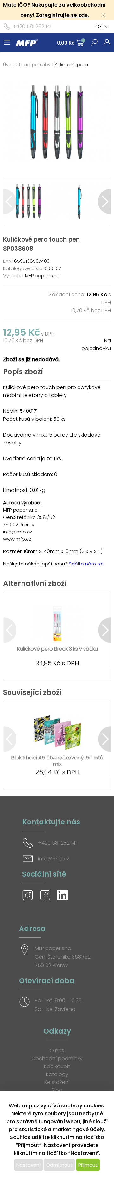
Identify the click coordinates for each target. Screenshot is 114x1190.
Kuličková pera (71, 64)
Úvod (9, 64)
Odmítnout (59, 1165)
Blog (57, 1090)
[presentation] (9, 201)
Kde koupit (57, 1066)
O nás (57, 1050)
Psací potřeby (34, 64)
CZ (98, 26)
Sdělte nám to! (86, 563)
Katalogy (57, 1074)
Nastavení (28, 1165)
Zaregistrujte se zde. (62, 15)
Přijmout (88, 1165)
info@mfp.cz (53, 858)
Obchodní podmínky (57, 1058)
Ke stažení (57, 1082)
